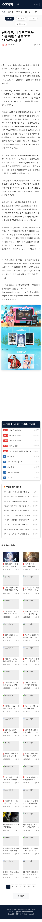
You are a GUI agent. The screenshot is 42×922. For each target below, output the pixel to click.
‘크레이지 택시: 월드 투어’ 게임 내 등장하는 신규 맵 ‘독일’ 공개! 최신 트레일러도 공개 (31, 589)
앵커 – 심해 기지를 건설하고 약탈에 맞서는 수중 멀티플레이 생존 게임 (17, 492)
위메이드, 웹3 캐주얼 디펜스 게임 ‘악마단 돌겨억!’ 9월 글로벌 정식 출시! (31, 849)
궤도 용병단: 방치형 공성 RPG (20, 451)
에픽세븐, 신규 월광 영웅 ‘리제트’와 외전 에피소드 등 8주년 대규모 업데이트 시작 (11, 565)
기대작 (18, 4)
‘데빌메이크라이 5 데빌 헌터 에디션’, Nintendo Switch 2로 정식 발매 (11, 707)
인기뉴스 (32, 19)
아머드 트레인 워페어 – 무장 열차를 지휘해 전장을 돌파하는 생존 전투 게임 (17, 501)
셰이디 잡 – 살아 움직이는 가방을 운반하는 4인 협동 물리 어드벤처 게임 (17, 534)
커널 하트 (10, 467)
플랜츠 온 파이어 (15, 440)
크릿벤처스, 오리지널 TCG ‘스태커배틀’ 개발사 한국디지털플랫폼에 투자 (11, 778)
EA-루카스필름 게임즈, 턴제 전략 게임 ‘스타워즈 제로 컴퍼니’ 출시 (11, 754)
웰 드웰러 (10, 456)
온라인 (27, 12)
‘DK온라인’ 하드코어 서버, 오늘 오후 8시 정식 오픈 (31, 873)
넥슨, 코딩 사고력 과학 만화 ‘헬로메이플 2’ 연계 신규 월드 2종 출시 (31, 802)
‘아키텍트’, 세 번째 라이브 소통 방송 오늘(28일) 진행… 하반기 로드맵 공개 (31, 660)
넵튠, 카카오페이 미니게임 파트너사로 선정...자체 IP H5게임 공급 (31, 754)
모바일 (10, 12)
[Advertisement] (21, 56)
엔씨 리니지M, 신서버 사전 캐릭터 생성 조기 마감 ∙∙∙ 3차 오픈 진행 (31, 612)
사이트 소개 (11, 909)
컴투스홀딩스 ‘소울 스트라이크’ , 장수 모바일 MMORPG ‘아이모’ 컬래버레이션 (10, 636)
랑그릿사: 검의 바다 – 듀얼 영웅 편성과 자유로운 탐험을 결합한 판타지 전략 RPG (17, 506)
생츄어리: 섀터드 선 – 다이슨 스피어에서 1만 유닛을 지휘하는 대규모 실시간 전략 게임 (17, 496)
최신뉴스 (9, 19)
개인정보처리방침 (29, 909)
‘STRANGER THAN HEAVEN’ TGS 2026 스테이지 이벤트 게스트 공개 (11, 612)
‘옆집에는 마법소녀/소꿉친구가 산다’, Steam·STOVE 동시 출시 (11, 873)
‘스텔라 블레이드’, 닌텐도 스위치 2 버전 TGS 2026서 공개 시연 (10, 802)
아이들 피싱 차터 (15, 430)
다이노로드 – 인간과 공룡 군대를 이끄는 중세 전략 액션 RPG (17, 524)
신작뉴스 (21, 19)
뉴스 (3, 12)
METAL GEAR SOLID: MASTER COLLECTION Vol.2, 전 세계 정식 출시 (11, 826)
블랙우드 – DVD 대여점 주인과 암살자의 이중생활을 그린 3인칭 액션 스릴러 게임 (17, 510)
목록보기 (21, 896)
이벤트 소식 (21, 24)
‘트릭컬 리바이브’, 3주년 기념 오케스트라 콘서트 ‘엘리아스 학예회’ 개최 (11, 849)
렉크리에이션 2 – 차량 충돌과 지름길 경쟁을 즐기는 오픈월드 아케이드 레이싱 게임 (17, 515)
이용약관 (19, 909)
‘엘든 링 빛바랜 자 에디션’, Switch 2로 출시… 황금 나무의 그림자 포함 (31, 636)
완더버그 (10, 478)
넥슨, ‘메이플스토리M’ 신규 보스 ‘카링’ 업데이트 (30, 707)
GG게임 (7, 4)
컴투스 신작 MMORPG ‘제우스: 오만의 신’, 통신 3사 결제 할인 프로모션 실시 (31, 565)
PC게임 (19, 12)
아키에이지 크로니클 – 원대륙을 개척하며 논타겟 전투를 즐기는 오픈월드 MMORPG (17, 520)
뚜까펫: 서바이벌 (15, 435)
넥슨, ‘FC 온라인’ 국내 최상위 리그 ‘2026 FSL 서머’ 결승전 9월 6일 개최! (10, 660)
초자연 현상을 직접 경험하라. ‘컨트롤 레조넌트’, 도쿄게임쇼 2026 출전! (31, 731)
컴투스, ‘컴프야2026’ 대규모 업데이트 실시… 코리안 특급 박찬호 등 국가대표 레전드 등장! (11, 731)
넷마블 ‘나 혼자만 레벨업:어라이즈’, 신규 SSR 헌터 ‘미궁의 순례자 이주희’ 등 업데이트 (30, 778)
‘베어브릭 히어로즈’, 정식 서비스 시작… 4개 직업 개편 (30, 826)
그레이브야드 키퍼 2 (14, 462)
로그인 (36, 4)
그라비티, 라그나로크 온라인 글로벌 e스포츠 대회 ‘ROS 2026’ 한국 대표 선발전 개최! (10, 683)
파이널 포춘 (13, 446)
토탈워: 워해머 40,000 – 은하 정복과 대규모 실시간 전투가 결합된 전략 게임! (17, 529)
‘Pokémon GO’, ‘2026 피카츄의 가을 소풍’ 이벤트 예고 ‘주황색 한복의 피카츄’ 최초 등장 (30, 683)
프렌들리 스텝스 (13, 472)
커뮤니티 (36, 12)
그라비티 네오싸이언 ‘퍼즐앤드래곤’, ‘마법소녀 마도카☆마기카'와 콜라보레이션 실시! (11, 589)
